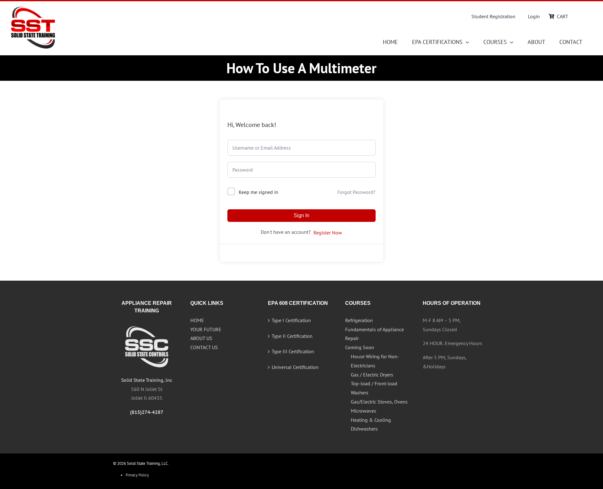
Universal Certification (295, 367)
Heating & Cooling (371, 420)
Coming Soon (359, 347)
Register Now (327, 232)
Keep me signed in (258, 192)
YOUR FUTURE (205, 329)
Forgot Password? (356, 192)
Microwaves (363, 411)
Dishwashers (364, 429)
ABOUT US (201, 338)
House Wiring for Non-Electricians (375, 361)
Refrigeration (359, 320)
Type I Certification (291, 320)
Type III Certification (293, 351)
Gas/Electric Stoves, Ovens (379, 401)
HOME (197, 320)
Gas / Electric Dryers (372, 374)
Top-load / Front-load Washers (374, 388)
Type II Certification (292, 336)
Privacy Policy (137, 475)
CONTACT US (204, 347)
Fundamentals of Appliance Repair (374, 334)
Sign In (301, 215)
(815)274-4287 (146, 412)
